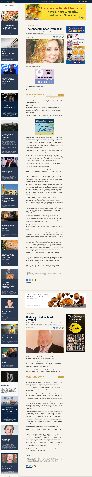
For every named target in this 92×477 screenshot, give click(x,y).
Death (61, 275)
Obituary (37, 457)
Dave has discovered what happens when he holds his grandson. (8, 366)
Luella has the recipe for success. (9, 33)
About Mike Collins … (8, 312)
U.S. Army (38, 459)
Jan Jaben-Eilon (5, 139)
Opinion (36, 273)
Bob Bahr (4, 83)
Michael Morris (5, 55)
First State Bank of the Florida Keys (44, 460)
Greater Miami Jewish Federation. (33, 461)
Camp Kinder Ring (34, 274)
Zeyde (59, 273)
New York (40, 274)
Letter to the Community (6, 440)
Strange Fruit (5, 385)
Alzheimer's (50, 273)
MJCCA (28, 275)
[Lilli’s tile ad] (44, 83)
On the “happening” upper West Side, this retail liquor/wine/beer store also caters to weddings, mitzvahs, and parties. (9, 262)
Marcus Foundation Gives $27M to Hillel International (8, 79)
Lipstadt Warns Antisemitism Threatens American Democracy (8, 285)
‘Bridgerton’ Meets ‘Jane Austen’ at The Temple (8, 226)
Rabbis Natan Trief (7, 413)
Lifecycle (47, 457)
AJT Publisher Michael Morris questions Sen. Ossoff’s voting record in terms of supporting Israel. (9, 58)
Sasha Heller (5, 313)
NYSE (61, 459)
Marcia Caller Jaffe (6, 230)
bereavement (29, 276)
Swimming (43, 458)
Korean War (44, 459)
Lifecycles (52, 457)
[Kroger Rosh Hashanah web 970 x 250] (55, 19)
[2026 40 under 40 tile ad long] (75, 351)
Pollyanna (55, 273)
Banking (56, 457)
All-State (38, 458)
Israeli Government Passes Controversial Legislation (8, 136)
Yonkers (61, 457)
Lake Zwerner (29, 462)
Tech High (28, 458)
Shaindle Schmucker (31, 36)
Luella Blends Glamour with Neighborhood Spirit (9, 27)
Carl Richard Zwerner (30, 457)
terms (59, 97)
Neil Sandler (12, 413)
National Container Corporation (53, 459)
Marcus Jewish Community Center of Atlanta (39, 275)
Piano (57, 275)
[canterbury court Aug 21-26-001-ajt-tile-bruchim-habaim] (44, 134)
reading (49, 275)
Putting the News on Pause (8, 361)
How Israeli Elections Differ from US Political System (9, 152)
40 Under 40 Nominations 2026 (9, 106)
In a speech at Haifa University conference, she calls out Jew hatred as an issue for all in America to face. (9, 292)
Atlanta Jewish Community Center (53, 274)
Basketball (34, 458)
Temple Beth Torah (55, 460)
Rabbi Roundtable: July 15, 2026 (9, 410)
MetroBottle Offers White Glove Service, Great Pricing (8, 255)
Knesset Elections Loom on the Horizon (8, 172)
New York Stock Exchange (31, 460)
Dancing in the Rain (8, 338)
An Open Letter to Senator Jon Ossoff (8, 52)
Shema (28, 274)
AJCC (45, 274)
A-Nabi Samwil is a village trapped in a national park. (9, 206)
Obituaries (42, 457)
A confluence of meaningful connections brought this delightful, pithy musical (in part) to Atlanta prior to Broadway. (9, 234)
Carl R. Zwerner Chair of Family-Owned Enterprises (49, 461)
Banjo (54, 275)
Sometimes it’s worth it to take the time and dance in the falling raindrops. (9, 342)
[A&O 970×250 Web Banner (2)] (55, 307)
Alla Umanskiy (5, 340)
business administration (51, 458)
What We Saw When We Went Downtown (8, 467)
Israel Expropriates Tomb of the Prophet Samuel (8, 200)
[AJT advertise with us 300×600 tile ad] (75, 63)
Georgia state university (31, 459)
